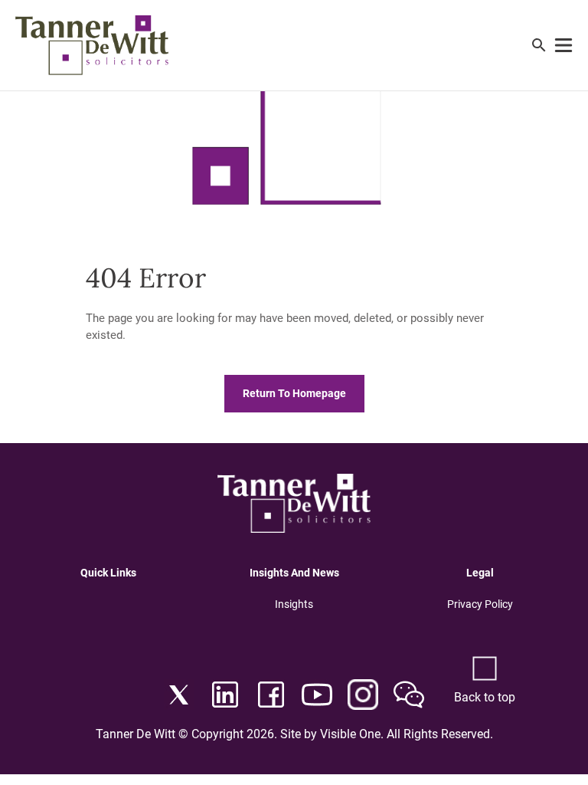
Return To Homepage (294, 393)
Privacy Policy (480, 604)
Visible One (350, 734)
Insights (294, 604)
